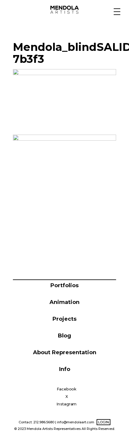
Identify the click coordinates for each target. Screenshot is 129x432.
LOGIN (103, 422)
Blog (64, 335)
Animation (65, 302)
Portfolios (64, 285)
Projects (64, 319)
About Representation (64, 352)
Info (64, 369)
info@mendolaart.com (75, 422)
